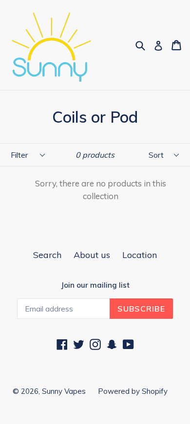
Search (47, 254)
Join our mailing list (95, 285)
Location (139, 254)
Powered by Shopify (133, 391)
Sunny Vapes (64, 391)
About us (92, 254)
